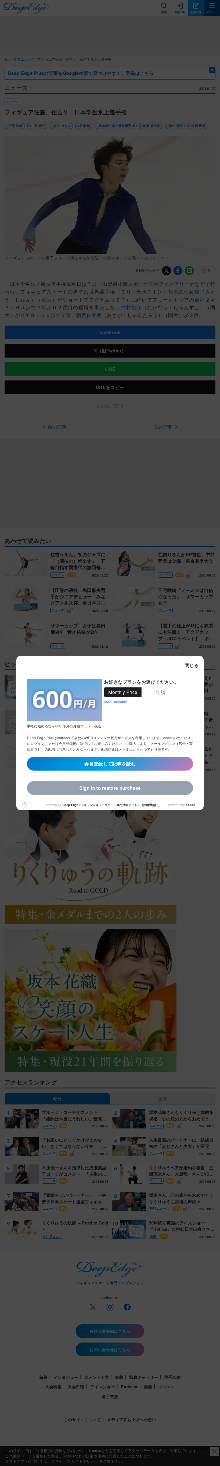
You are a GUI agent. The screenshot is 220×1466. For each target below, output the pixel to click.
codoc (190, 805)
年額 (160, 692)
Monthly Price (122, 692)
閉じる (192, 665)
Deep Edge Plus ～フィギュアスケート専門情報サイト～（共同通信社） (111, 805)
